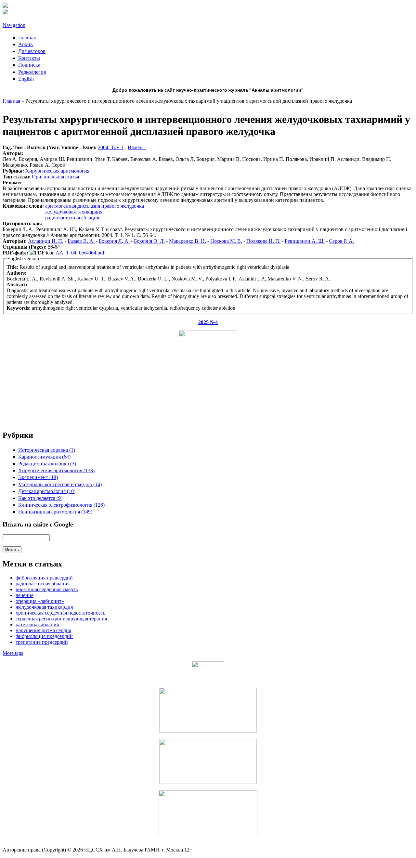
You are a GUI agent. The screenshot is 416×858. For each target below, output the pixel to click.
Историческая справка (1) (46, 450)
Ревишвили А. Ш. (305, 241)
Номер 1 (137, 147)
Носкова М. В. (226, 241)
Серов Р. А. (341, 241)
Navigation (14, 25)
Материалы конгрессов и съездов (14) (60, 484)
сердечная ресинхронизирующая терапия (61, 618)
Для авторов (32, 51)
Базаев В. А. (81, 241)
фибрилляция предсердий (44, 636)
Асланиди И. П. (45, 241)
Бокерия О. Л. (149, 241)
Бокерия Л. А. (114, 241)
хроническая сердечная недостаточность (60, 613)
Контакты (29, 58)
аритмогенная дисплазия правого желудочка (94, 206)
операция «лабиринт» (40, 601)
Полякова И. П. (263, 241)
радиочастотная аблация (72, 217)
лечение (24, 595)
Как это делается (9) (40, 498)
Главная (27, 37)
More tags (13, 653)
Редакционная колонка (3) (47, 463)
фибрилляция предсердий (44, 577)
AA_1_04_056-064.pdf (80, 252)
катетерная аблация (37, 624)
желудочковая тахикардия (73, 211)
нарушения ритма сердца (43, 630)
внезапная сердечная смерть (47, 589)
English (26, 79)
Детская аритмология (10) (46, 491)
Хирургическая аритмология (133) (56, 470)
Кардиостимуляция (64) (44, 457)
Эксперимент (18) (38, 477)
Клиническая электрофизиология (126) (61, 505)
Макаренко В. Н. (187, 241)
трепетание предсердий (42, 642)
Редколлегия (32, 72)
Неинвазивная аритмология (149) (55, 511)
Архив (25, 44)
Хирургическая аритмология (57, 171)
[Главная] (5, 6)
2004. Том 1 (111, 147)
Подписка (29, 65)
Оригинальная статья (55, 176)
